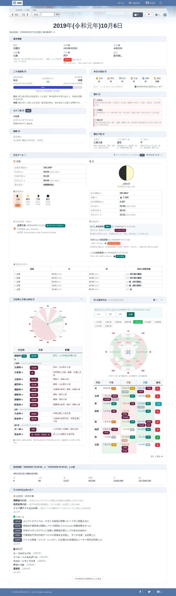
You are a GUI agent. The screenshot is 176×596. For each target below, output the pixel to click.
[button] (160, 3)
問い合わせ (134, 3)
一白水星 (98, 322)
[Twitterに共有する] (149, 592)
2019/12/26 (32, 225)
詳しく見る (156, 456)
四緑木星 (128, 322)
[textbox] (149, 14)
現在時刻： (32, 32)
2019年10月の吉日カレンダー (149, 86)
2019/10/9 (116, 240)
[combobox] (149, 14)
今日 (36, 15)
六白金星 (148, 322)
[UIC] (17, 2)
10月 (28, 10)
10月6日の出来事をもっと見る (88, 579)
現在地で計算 (154, 155)
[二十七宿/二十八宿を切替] (128, 139)
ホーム (121, 3)
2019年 (19, 10)
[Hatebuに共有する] (158, 592)
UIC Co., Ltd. (29, 592)
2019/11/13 (119, 227)
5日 (16, 15)
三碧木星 (118, 322)
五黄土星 (138, 322)
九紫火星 (108, 326)
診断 (131, 314)
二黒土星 (108, 322)
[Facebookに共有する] (140, 592)
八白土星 (98, 326)
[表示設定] (158, 14)
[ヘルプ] (165, 14)
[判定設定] (156, 300)
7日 (24, 15)
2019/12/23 (112, 253)
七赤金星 (157, 322)
